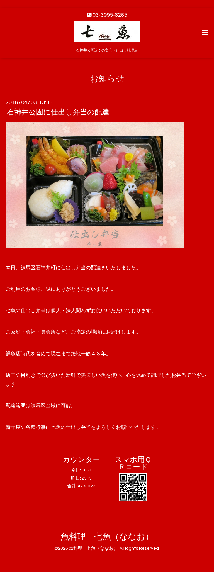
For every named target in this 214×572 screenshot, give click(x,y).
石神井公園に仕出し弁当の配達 (58, 112)
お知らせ (107, 78)
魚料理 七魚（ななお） (107, 536)
